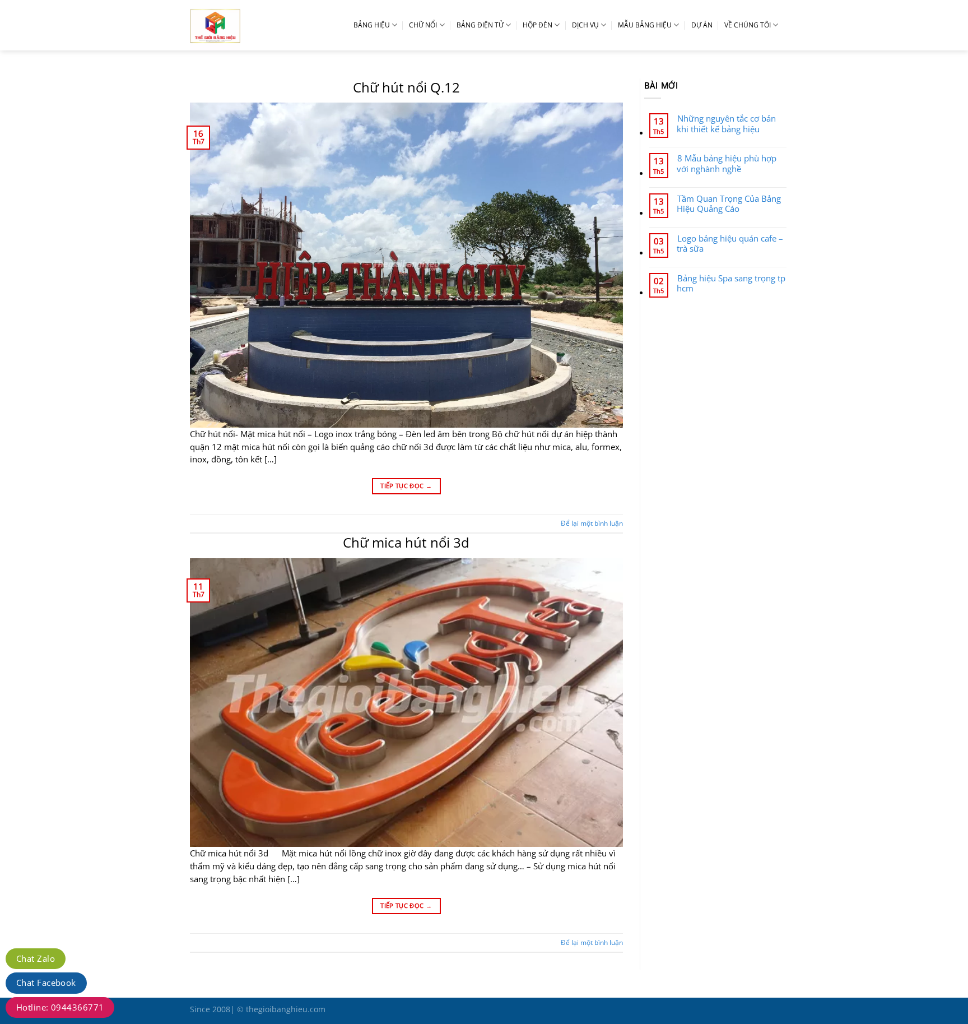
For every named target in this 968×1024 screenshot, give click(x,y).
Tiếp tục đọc (406, 485)
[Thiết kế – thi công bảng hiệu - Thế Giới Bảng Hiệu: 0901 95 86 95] (240, 25)
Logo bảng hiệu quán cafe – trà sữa (730, 243)
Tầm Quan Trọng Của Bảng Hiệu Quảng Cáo (729, 203)
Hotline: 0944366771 (60, 1007)
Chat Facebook (46, 982)
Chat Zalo (35, 958)
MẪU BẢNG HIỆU (645, 25)
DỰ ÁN (702, 25)
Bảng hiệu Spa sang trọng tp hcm (731, 283)
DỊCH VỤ (585, 25)
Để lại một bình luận (592, 523)
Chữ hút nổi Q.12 (406, 87)
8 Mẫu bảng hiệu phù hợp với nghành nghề (726, 163)
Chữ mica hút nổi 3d (406, 542)
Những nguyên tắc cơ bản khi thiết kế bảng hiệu (726, 123)
